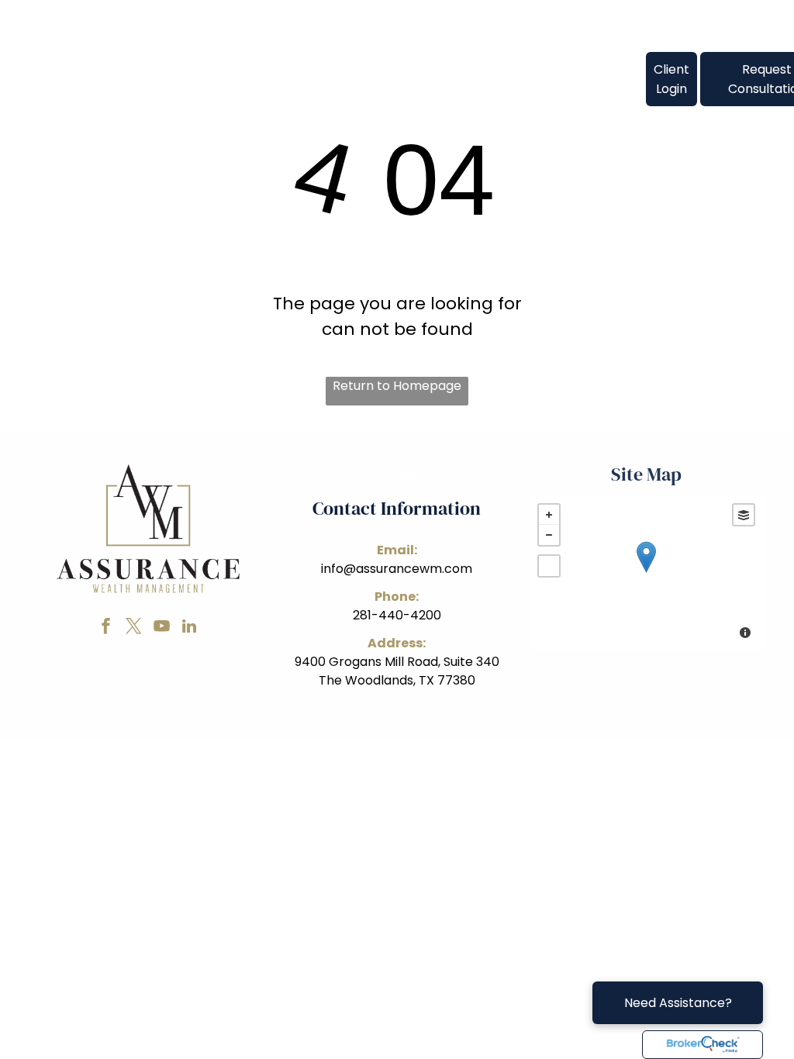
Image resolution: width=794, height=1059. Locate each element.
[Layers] (744, 515)
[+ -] (646, 572)
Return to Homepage (397, 386)
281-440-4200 (397, 615)
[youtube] (161, 628)
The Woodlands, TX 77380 (397, 680)
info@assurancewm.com (396, 569)
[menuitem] (237, 69)
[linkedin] (189, 628)
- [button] (549, 535)
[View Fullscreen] (549, 566)
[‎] (702, 1044)
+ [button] (549, 515)
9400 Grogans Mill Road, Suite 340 (397, 662)
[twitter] (133, 628)
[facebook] (105, 628)
